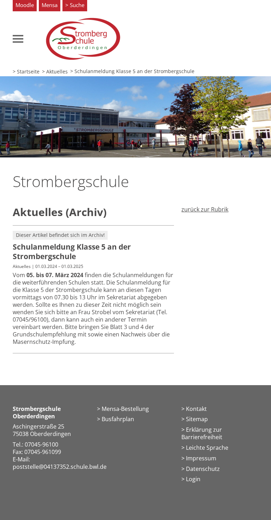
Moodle (25, 5)
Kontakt (196, 409)
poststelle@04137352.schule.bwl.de (60, 467)
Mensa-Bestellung (125, 409)
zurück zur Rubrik (204, 209)
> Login (190, 479)
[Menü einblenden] (18, 39)
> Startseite (26, 71)
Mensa (50, 5)
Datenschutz (203, 469)
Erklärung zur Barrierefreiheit (201, 433)
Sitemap (197, 419)
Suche (77, 5)
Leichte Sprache (207, 448)
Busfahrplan (118, 419)
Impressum (201, 458)
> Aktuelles (55, 71)
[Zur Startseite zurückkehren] (83, 21)
